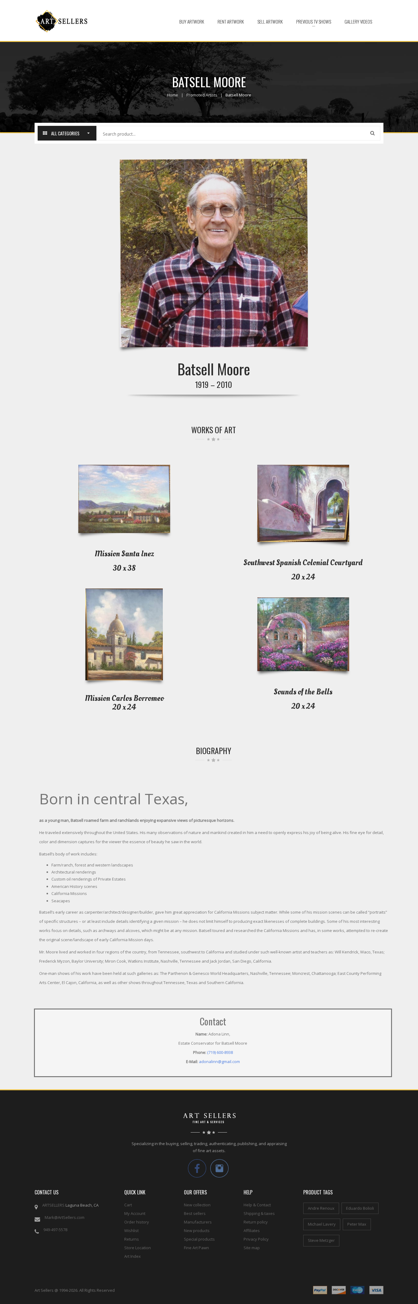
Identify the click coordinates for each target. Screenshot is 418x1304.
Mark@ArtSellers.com (64, 1217)
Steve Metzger (321, 1240)
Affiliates (252, 1230)
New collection (197, 1205)
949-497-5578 (55, 1229)
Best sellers (195, 1213)
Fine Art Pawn (196, 1248)
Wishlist (131, 1230)
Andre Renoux (321, 1208)
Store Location (137, 1248)
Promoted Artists (201, 95)
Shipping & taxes (259, 1213)
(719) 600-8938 (220, 1052)
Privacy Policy (256, 1239)
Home (172, 95)
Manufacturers (198, 1222)
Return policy (256, 1222)
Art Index (132, 1256)
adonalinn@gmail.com (219, 1061)
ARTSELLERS (53, 1205)
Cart (128, 1205)
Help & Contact (257, 1205)
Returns (131, 1239)
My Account (134, 1213)
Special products (199, 1239)
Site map (252, 1248)
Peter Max (356, 1224)
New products (197, 1230)
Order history (136, 1222)
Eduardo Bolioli (360, 1208)
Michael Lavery (322, 1224)
